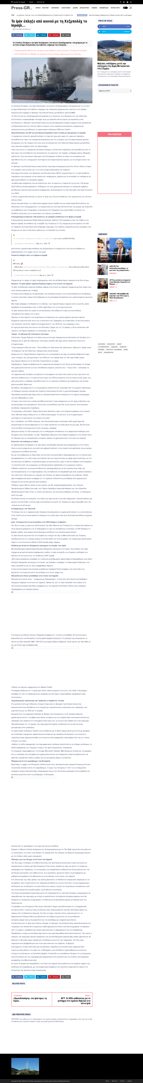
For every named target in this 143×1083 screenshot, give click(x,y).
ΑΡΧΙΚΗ (38, 8)
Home (107, 1081)
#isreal (71, 267)
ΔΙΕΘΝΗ (75, 8)
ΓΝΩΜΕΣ (94, 8)
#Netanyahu (17, 270)
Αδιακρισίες (114, 346)
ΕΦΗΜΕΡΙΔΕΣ (104, 8)
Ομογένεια (101, 349)
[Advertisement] (114, 112)
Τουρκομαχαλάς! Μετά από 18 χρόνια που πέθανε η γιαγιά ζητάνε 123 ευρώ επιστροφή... (51, 50)
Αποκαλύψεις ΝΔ (108, 352)
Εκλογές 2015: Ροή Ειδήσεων (114, 349)
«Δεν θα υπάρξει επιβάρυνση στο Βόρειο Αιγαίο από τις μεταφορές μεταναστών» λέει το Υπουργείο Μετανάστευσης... (89, 15)
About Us (114, 1081)
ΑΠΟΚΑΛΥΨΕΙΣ (84, 8)
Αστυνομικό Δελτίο (103, 346)
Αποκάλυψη (123, 346)
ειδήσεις (119, 344)
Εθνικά (126, 349)
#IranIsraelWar (79, 267)
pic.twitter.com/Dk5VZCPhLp (65, 238)
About (31, 2)
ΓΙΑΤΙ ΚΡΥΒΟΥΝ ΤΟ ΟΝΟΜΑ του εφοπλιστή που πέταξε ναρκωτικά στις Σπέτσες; (47, 54)
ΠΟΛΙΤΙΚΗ (45, 8)
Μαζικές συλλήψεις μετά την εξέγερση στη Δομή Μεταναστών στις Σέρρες (113, 66)
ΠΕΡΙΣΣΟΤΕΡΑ (115, 8)
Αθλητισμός (101, 344)
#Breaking (16, 263)
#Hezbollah (19, 267)
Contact (129, 1081)
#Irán (87, 267)
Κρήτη (100, 352)
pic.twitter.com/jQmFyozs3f (31, 270)
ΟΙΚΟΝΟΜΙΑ (55, 8)
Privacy (122, 1081)
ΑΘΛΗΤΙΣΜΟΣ (65, 8)
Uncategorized (43, 15)
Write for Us (40, 2)
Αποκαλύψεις (111, 344)
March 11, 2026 (41, 243)
